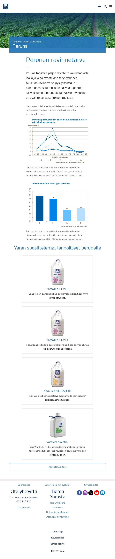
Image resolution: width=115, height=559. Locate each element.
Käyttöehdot (57, 538)
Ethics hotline (58, 544)
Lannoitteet (24, 485)
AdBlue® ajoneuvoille (57, 517)
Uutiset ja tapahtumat (57, 512)
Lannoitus (57, 508)
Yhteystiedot (23, 508)
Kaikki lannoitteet (57, 467)
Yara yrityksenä (57, 503)
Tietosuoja (57, 532)
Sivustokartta (91, 485)
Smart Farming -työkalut (57, 485)
